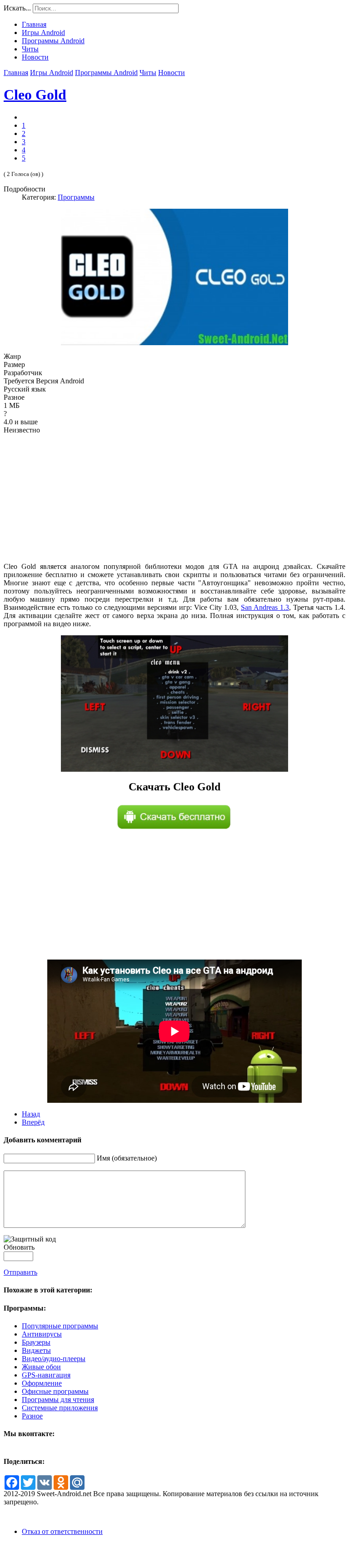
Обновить (19, 1247)
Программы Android (106, 72)
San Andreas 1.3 (265, 607)
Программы (76, 197)
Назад (31, 1114)
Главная (16, 72)
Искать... (17, 8)
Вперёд (33, 1122)
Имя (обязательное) (127, 1158)
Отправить (20, 1272)
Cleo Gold (35, 94)
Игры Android (51, 72)
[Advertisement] (174, 498)
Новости (171, 72)
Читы (148, 72)
